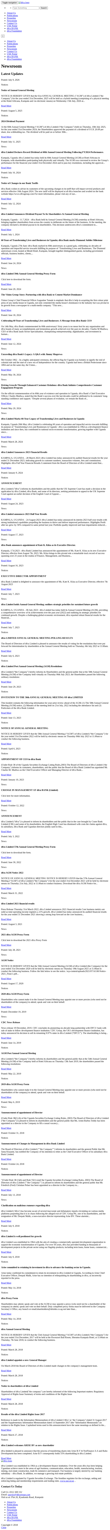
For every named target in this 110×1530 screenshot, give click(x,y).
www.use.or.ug (67, 1481)
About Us (11, 13)
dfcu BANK (12, 28)
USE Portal (12, 26)
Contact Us (12, 23)
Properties (11, 18)
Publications (12, 15)
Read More (6, 106)
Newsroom (12, 20)
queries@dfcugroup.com (19, 1494)
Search (44, 8)
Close (3, 1527)
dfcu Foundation (14, 31)
